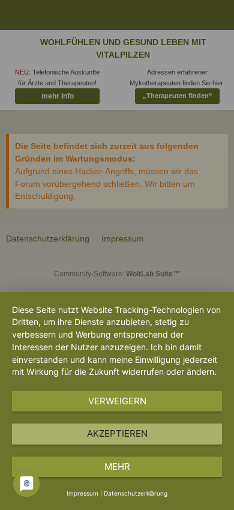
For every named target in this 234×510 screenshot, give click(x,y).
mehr (117, 466)
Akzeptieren (117, 433)
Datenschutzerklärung (135, 493)
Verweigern (117, 401)
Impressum (82, 493)
